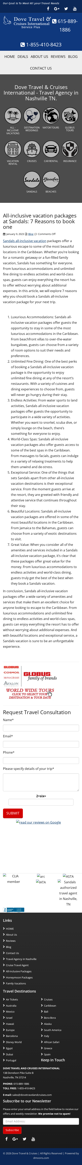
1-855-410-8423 (43, 44)
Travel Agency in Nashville (21, 959)
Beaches (51, 191)
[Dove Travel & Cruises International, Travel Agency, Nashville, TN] (13, 910)
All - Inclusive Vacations (13, 130)
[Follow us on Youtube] (75, 8)
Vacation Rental (13, 162)
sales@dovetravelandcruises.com (32, 1095)
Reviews (58, 56)
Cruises (32, 161)
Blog (73, 56)
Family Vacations (16, 983)
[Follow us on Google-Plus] (57, 8)
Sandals (31, 191)
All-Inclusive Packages (18, 971)
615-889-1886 (21, 1083)
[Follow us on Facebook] (48, 8)
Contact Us (41, 68)
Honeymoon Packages (19, 977)
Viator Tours (51, 127)
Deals (23, 56)
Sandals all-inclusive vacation (24, 241)
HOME (9, 56)
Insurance (70, 161)
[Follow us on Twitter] (66, 8)
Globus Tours (70, 129)
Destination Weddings (32, 129)
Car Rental (51, 161)
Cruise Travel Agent (17, 965)
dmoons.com (41, 1158)
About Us (39, 56)
